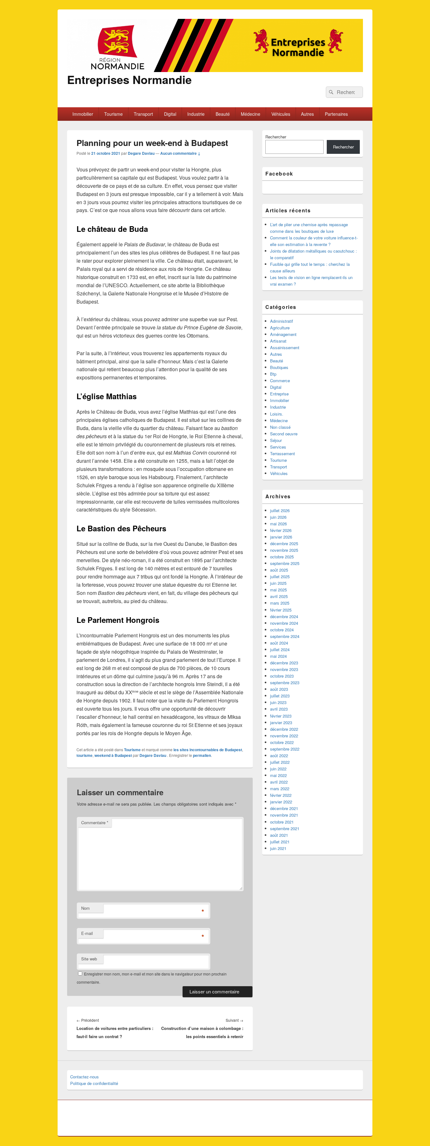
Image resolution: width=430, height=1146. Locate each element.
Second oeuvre (283, 434)
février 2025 (280, 610)
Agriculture (280, 328)
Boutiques (279, 367)
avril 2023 (279, 709)
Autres (307, 114)
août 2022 (279, 755)
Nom (85, 908)
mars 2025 (279, 603)
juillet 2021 (280, 842)
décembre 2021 (284, 808)
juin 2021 (278, 848)
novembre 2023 (284, 669)
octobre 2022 (282, 742)
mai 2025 (278, 590)
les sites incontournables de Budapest (207, 749)
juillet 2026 (280, 510)
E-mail (87, 933)
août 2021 (279, 835)
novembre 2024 (284, 623)
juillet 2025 (280, 576)
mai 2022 (278, 775)
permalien (202, 755)
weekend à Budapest (113, 755)
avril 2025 (279, 596)
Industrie (196, 114)
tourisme (84, 755)
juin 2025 (278, 583)
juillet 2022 (280, 762)
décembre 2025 (284, 543)
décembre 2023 (284, 663)
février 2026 (280, 530)
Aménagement (283, 334)
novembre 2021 (284, 815)
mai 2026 (278, 524)
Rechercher (275, 137)
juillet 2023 (280, 696)
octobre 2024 (282, 630)
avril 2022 (279, 782)
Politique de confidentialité (94, 1083)
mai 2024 (278, 656)
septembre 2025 (284, 563)
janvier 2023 (281, 722)
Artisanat (278, 341)
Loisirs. (276, 414)
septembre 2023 (284, 682)
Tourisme (113, 114)
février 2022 (280, 795)
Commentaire (94, 822)
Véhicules (280, 114)
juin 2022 (278, 769)
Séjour (276, 440)
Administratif (281, 321)
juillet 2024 (280, 649)
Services (278, 447)
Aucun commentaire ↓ (180, 153)
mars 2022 (279, 788)
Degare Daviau (141, 153)
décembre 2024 (284, 616)
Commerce (280, 380)
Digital (170, 114)
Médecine (250, 114)
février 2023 (280, 716)
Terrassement (282, 453)
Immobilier (82, 114)
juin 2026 (278, 517)
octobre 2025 (282, 557)
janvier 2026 (281, 537)
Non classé (280, 427)
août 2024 (279, 643)
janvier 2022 (281, 802)
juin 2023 (278, 702)
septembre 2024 (284, 636)
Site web (89, 959)
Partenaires (336, 114)
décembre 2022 (284, 729)
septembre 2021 (284, 828)
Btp (273, 374)
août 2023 (279, 689)
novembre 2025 (284, 550)
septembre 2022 (284, 749)
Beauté (223, 114)
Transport (143, 114)
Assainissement (284, 347)
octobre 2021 (282, 822)
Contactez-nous (84, 1077)
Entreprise (279, 394)
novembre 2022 (284, 736)
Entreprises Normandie (129, 79)
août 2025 (279, 570)
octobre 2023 (282, 676)
